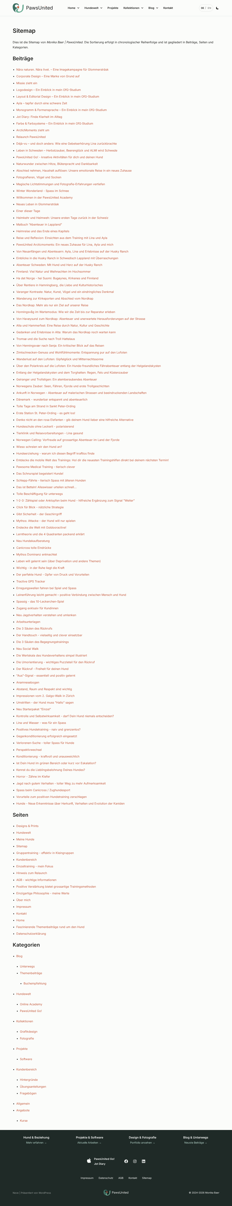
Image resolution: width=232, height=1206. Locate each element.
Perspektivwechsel (29, 750)
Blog (19, 956)
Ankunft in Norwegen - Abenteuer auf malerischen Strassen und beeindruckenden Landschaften (81, 393)
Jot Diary (99, 1163)
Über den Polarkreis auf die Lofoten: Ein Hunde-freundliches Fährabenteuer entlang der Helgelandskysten (88, 366)
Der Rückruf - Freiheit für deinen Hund (42, 669)
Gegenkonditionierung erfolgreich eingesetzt (46, 736)
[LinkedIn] (143, 1161)
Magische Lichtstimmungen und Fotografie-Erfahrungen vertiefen (60, 184)
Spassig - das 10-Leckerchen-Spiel (40, 601)
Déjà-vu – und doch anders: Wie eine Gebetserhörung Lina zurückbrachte (66, 143)
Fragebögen (28, 1093)
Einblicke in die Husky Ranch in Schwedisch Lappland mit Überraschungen (67, 258)
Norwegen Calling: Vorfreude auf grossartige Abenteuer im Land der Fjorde (67, 440)
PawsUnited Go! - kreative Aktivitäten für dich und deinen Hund (59, 157)
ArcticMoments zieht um (32, 130)
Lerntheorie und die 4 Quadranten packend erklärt (50, 534)
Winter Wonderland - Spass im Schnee (42, 191)
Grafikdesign (28, 1031)
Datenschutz (106, 1177)
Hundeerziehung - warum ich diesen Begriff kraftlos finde (55, 453)
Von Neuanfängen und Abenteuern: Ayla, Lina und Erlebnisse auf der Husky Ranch (72, 251)
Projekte (112, 8)
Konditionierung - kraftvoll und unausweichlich (47, 756)
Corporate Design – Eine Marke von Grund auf (48, 76)
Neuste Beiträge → (195, 1142)
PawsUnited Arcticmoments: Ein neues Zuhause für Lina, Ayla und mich (64, 244)
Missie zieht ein (26, 83)
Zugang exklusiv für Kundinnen (37, 608)
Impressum (23, 906)
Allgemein (23, 1103)
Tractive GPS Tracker (30, 581)
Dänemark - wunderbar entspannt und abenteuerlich (51, 399)
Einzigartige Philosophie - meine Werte (42, 893)
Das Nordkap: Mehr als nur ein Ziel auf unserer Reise (52, 305)
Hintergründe (29, 1079)
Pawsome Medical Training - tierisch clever (45, 467)
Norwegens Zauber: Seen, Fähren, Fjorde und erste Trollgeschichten (62, 386)
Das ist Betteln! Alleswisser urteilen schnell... (46, 487)
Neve (16, 1192)
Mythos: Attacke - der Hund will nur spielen (45, 521)
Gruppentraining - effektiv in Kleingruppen (45, 853)
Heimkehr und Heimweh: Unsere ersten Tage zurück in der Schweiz (62, 218)
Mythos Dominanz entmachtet (36, 554)
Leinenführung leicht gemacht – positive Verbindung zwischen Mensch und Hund (71, 595)
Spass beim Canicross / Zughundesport (43, 790)
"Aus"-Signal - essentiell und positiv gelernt (45, 675)
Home (20, 920)
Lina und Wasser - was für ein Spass (41, 723)
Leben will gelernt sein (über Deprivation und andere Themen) (58, 561)
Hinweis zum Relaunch (31, 873)
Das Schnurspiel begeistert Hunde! (39, 473)
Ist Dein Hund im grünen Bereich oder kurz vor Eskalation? (56, 763)
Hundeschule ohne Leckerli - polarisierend (45, 426)
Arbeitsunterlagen (28, 622)
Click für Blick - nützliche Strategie (40, 507)
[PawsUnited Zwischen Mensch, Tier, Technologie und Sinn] (33, 8)
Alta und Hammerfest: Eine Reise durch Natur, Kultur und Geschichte (62, 325)
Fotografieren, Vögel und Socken (38, 177)
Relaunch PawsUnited (31, 137)
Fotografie (27, 1038)
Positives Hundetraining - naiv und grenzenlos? (48, 729)
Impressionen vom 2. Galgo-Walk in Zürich (45, 696)
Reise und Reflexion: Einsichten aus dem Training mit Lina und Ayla (61, 238)
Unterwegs (27, 966)
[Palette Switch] (217, 8)
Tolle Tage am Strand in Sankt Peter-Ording (45, 406)
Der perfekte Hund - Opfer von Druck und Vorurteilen (52, 574)
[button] (77, 8)
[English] (209, 8)
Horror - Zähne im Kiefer (33, 776)
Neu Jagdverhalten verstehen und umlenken (46, 615)
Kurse (24, 1120)
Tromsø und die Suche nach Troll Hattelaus (45, 339)
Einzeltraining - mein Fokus (34, 866)
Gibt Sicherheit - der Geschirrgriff (39, 514)
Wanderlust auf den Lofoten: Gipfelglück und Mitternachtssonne (59, 359)
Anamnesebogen (27, 682)
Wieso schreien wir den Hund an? (39, 447)
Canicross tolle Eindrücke (33, 548)
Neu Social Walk (27, 649)
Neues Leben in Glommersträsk (37, 204)
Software (26, 1059)
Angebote (23, 1110)
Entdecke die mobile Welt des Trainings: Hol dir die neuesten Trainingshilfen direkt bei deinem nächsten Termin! (92, 460)
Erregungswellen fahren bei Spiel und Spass (46, 588)
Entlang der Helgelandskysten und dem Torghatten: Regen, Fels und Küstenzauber (72, 372)
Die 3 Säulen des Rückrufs (34, 628)
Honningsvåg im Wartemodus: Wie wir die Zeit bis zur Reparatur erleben (65, 312)
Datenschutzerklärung (31, 933)
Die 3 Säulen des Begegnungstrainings (42, 642)
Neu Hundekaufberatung (33, 541)
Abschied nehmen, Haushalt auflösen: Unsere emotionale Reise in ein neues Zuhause (74, 170)
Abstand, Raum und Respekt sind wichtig (44, 689)
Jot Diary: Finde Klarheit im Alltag (39, 117)
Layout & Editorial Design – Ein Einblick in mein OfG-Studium (57, 96)
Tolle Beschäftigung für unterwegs (39, 494)
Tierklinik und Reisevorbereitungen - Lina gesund (49, 433)
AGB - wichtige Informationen (36, 880)
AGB (120, 1177)
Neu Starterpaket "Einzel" (33, 709)
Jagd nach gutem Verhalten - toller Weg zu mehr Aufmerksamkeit (61, 783)
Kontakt (168, 8)
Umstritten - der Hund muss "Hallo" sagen (45, 702)
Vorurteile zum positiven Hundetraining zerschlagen (51, 797)
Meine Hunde (25, 839)
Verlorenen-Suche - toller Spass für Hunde (45, 743)
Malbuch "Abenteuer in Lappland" (39, 224)
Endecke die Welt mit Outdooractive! (41, 527)
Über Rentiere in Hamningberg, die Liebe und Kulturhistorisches (59, 285)
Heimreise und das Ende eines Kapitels (42, 231)
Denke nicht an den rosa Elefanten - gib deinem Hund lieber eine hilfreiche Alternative (74, 420)
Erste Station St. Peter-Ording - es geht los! (45, 413)
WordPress (45, 1192)
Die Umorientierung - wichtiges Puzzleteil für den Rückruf (55, 662)
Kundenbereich (26, 859)
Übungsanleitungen (33, 1086)
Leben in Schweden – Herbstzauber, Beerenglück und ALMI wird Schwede (66, 150)
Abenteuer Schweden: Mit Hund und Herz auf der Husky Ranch (59, 265)
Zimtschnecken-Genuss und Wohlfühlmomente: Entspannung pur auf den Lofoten (71, 352)
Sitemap (21, 846)
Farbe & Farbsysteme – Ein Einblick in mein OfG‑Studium (54, 123)
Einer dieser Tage (28, 211)
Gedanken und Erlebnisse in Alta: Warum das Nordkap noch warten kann (66, 332)
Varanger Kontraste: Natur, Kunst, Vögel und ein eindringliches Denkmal (65, 292)
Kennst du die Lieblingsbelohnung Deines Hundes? (50, 770)
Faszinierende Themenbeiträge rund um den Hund (50, 927)
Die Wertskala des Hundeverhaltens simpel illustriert (51, 655)
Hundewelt (23, 832)
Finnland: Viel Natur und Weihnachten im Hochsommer (53, 271)
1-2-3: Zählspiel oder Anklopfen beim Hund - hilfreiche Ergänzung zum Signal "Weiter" (75, 500)
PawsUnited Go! (31, 1011)
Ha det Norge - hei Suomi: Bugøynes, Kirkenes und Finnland (57, 278)
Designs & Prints (27, 826)
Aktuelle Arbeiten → (89, 1142)
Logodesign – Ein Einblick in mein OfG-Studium (48, 90)
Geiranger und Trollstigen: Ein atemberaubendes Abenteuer (56, 379)
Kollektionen (24, 1021)
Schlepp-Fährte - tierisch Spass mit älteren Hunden (51, 480)
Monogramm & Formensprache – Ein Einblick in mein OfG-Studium (61, 110)
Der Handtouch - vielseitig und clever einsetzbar (49, 635)
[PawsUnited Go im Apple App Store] (89, 1160)
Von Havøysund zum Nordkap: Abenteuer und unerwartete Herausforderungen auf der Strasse (80, 319)
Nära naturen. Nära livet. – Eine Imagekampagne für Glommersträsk (62, 69)
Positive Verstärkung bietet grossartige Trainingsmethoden (56, 886)
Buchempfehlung (35, 983)
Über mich (23, 900)
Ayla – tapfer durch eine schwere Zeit (41, 103)
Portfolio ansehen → (142, 1142)
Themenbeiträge (31, 973)
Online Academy (31, 1004)
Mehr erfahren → (36, 1142)
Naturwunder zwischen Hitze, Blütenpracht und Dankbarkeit (57, 164)
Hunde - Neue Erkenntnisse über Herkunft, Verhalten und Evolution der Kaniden (70, 803)
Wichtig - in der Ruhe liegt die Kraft (40, 568)
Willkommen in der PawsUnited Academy (44, 197)
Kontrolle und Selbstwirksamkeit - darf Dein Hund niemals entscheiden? (65, 716)
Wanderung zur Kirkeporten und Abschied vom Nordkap (54, 298)
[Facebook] (126, 1161)
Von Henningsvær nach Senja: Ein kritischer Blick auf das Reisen (60, 345)
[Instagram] (135, 1161)
